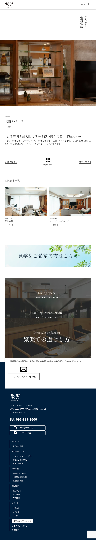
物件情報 (15, 530)
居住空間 (15, 468)
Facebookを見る (26, 432)
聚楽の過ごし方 (18, 451)
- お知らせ (16, 508)
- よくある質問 (17, 446)
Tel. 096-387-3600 (23, 419)
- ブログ (15, 515)
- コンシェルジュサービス (22, 456)
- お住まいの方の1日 (20, 459)
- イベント (16, 511)
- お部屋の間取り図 (19, 477)
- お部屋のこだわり (19, 473)
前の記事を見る (11, 162)
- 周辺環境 (16, 498)
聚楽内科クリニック (21, 521)
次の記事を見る (85, 162)
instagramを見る (26, 427)
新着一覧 (15, 503)
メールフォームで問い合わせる (23, 376)
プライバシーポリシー (20, 526)
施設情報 (15, 486)
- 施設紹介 (16, 494)
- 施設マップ (16, 490)
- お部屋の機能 (17, 481)
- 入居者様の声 (17, 463)
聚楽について (17, 441)
